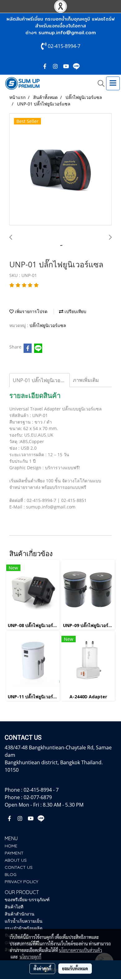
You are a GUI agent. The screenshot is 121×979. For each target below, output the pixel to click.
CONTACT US (19, 867)
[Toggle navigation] (113, 83)
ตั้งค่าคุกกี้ (42, 968)
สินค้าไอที (14, 907)
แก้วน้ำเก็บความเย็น (24, 921)
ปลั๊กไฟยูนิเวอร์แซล (47, 325)
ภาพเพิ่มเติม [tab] (86, 380)
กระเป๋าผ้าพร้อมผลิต (24, 928)
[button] (99, 83)
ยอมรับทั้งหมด (75, 968)
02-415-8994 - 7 (41, 789)
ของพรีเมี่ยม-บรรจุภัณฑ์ (27, 899)
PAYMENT (14, 853)
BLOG (10, 874)
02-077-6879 (38, 797)
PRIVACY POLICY (21, 881)
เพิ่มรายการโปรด (30, 311)
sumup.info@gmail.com (67, 32)
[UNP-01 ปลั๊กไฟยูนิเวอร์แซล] (60, 170)
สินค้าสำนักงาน (19, 914)
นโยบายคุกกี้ (30, 956)
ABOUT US (16, 860)
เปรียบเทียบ (74, 311)
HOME (11, 846)
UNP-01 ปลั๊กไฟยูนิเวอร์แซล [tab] (41, 380)
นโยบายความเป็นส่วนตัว (80, 950)
